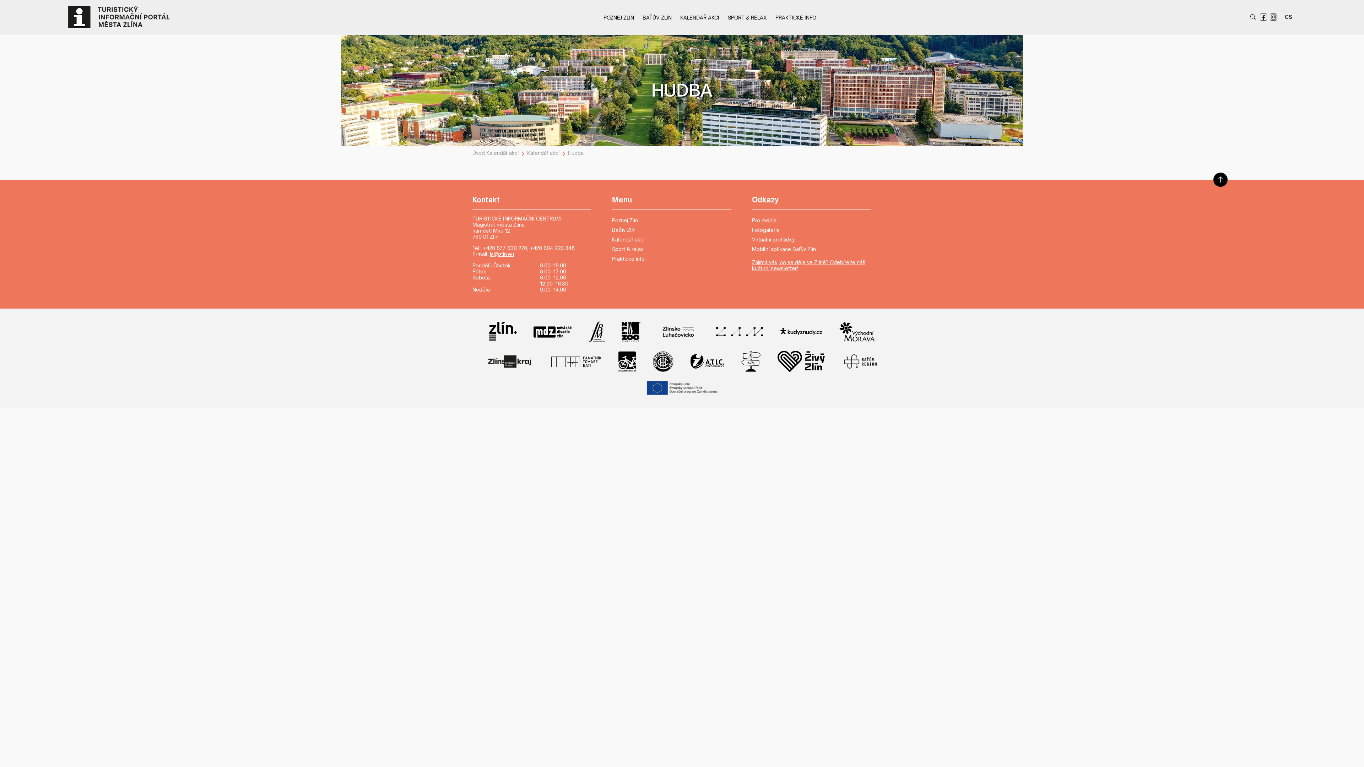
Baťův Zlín (657, 18)
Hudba (576, 153)
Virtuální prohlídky (773, 239)
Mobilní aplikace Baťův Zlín (784, 249)
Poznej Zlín (618, 18)
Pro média (764, 220)
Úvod (478, 153)
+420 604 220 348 (552, 248)
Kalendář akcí (699, 18)
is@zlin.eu (502, 254)
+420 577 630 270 (505, 248)
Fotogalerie (766, 230)
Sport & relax (747, 18)
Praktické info (795, 18)
